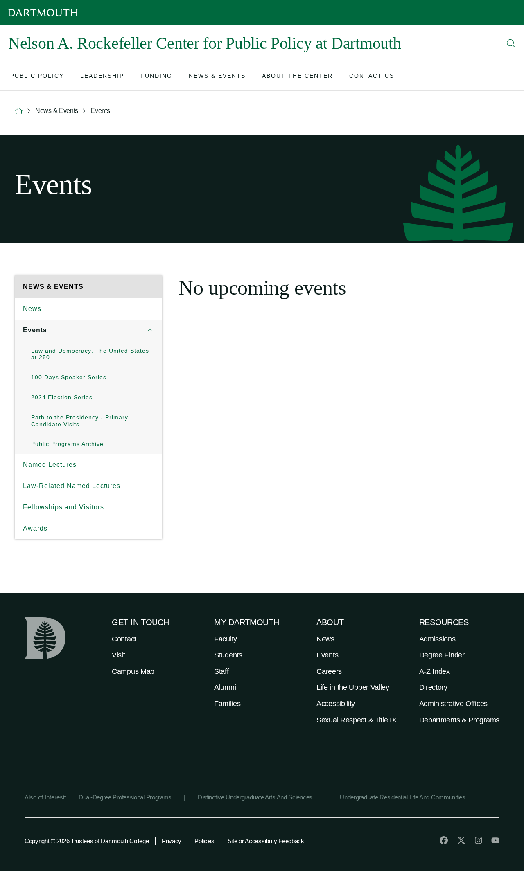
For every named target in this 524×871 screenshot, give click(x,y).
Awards (35, 528)
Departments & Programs (459, 720)
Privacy (171, 840)
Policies (204, 840)
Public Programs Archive (67, 444)
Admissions (437, 639)
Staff (221, 671)
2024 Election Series (62, 397)
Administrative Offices (453, 704)
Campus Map (133, 671)
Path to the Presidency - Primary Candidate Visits (79, 421)
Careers (329, 671)
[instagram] (478, 840)
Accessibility (335, 704)
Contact (124, 639)
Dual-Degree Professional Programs (125, 797)
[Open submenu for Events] (150, 330)
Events (35, 329)
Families (227, 704)
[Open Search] (511, 43)
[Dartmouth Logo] (43, 12)
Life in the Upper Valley (352, 687)
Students (228, 655)
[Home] (19, 111)
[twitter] (461, 840)
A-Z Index (434, 671)
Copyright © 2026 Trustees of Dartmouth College (87, 840)
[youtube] (495, 840)
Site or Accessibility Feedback (266, 840)
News (32, 308)
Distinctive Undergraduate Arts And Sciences (256, 797)
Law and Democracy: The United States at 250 (90, 354)
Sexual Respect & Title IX (356, 720)
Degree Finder (442, 655)
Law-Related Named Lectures (71, 485)
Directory (433, 687)
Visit (118, 655)
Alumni (225, 687)
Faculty (225, 639)
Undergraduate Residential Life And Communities (402, 797)
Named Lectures (50, 464)
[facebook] (444, 840)
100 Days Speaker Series (68, 377)
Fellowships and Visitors (63, 507)
